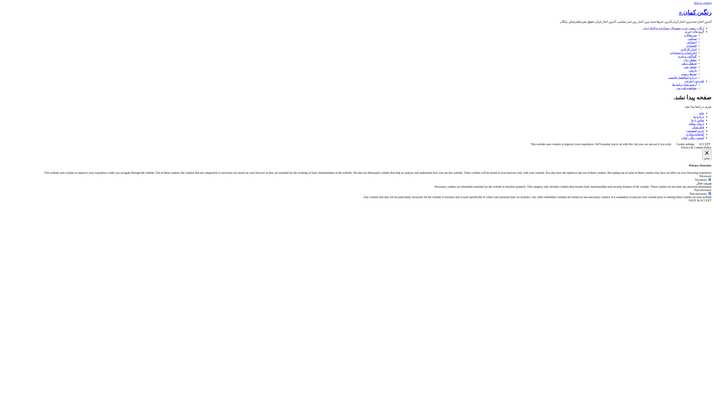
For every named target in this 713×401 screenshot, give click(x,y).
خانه (701, 113)
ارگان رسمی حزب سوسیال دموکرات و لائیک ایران (673, 28)
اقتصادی (691, 45)
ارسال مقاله (696, 123)
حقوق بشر (690, 67)
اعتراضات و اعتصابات (683, 52)
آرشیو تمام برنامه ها (684, 84)
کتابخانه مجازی (695, 134)
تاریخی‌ (692, 70)
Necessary (701, 179)
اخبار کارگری (689, 49)
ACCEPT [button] (705, 144)
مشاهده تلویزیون (686, 88)
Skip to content (703, 3)
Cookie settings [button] (685, 144)
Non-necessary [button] (703, 190)
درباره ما (698, 116)
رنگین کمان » (695, 12)
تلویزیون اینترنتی (694, 81)
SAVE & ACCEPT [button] (700, 200)
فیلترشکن (698, 127)
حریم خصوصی (695, 130)
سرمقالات (690, 35)
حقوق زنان (690, 59)
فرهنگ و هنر (689, 63)
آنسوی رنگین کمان (692, 137)
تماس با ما (697, 120)
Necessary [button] (705, 176)
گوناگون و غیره (687, 56)
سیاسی (692, 38)
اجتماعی (691, 42)
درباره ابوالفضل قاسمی (682, 77)
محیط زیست (689, 74)
